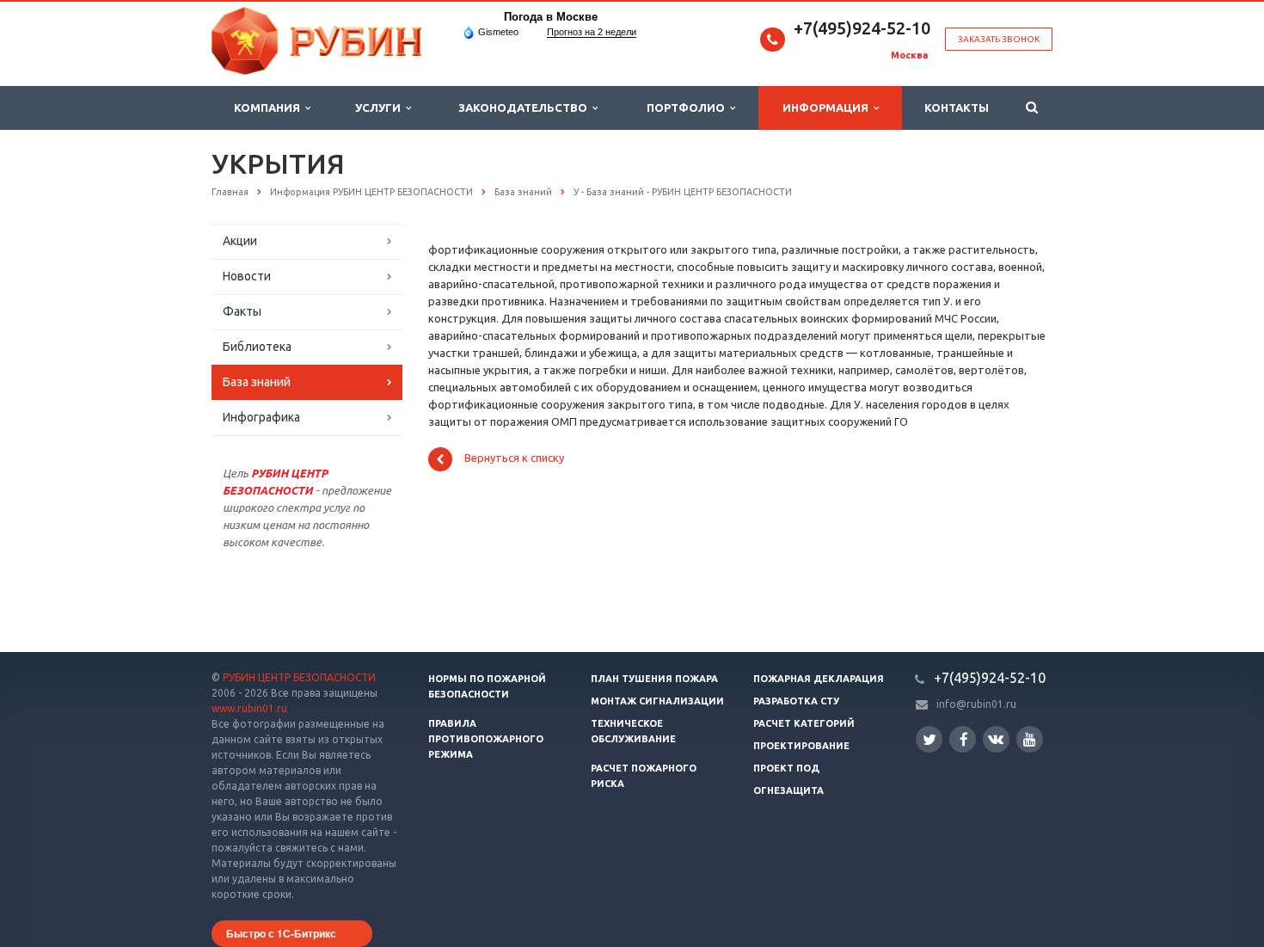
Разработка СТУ (796, 701)
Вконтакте (996, 739)
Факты (242, 311)
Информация (828, 107)
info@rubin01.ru (976, 704)
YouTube (1029, 739)
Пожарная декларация (818, 678)
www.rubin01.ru (249, 708)
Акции (240, 241)
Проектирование (801, 746)
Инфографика (261, 417)
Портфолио (688, 107)
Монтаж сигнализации (657, 701)
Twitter (929, 739)
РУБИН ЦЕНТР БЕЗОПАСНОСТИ (299, 677)
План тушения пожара (654, 678)
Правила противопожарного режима (485, 738)
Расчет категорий (804, 723)
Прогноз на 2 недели (591, 32)
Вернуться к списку (514, 458)
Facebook (962, 739)
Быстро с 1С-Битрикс (281, 933)
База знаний (257, 382)
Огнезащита (788, 790)
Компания (269, 107)
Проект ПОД (786, 768)
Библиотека (257, 347)
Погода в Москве (551, 16)
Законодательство (525, 107)
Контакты (956, 107)
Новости (247, 276)
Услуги (380, 107)
